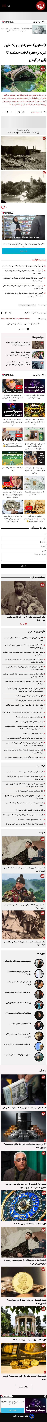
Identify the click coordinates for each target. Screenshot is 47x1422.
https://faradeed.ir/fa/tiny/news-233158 (15, 318)
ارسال (23, 566)
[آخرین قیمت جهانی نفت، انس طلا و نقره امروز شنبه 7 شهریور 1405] (23, 1126)
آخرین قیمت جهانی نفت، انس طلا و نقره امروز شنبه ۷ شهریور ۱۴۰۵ (25, 778)
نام (45, 534)
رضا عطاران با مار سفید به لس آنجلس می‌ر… (16, 1044)
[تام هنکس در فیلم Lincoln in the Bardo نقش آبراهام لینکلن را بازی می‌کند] (39, 973)
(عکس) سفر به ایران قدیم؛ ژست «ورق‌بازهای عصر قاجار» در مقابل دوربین (23, 287)
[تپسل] (3, 213)
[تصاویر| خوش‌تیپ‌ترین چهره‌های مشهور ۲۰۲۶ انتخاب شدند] (39, 994)
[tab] (26, 624)
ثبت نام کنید (12, 1410)
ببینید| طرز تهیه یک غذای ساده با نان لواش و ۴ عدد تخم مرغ (22, 712)
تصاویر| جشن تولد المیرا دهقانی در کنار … (17, 1054)
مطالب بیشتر (23, 1387)
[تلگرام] (10, 313)
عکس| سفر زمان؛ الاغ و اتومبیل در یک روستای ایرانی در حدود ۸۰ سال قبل (24, 668)
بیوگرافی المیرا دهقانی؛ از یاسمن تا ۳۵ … (18, 1013)
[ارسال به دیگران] (23, 112)
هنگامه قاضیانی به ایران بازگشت (20, 1023)
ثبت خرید (23, 251)
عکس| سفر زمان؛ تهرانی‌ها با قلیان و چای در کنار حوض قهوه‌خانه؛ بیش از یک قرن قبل (24, 744)
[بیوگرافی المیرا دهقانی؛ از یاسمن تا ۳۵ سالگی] (39, 1015)
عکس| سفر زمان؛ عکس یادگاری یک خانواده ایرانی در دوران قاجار (18, 343)
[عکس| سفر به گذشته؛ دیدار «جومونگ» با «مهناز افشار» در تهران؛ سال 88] (23, 888)
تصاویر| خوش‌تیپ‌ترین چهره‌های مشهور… (17, 992)
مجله (42, 832)
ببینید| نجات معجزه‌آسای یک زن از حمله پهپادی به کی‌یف (24, 757)
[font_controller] (11, 112)
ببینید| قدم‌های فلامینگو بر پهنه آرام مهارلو (29, 721)
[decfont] (3, 112)
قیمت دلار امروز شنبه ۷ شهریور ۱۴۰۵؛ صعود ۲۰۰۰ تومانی (25, 772)
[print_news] (19, 112)
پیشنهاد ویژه (38, 577)
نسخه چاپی (21, 329)
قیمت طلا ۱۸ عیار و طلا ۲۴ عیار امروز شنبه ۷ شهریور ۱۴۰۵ (24, 824)
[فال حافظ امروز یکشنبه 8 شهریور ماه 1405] (23, 1321)
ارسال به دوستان (13, 324)
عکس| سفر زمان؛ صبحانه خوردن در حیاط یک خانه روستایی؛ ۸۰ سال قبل (23, 653)
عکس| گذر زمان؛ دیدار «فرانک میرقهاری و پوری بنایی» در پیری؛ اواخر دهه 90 (17, 355)
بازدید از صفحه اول (30, 324)
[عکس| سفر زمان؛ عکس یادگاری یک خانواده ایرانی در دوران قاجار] (38, 345)
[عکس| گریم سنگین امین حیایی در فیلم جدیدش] (39, 1036)
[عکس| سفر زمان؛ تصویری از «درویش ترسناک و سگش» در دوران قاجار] (23, 924)
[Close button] (45, 1396)
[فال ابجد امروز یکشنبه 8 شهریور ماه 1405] (23, 1205)
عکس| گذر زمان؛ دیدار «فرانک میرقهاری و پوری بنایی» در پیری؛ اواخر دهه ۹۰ (24, 646)
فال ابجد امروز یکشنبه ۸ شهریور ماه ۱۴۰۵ (29, 696)
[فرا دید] (40, 5)
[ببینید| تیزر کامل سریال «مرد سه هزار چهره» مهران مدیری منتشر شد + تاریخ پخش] (23, 1166)
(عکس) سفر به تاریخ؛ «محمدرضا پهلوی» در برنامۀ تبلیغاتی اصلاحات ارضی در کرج (24, 294)
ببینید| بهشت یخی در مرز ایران (32, 733)
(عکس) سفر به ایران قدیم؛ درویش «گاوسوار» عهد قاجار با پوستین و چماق (24, 272)
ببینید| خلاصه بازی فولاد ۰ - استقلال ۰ (30, 819)
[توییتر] (6, 313)
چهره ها (41, 954)
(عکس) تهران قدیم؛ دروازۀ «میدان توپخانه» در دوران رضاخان (22, 266)
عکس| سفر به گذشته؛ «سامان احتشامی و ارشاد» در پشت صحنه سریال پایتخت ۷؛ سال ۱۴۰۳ (24, 727)
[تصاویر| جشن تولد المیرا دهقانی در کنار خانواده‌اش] (39, 1057)
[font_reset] (7, 112)
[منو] (4, 6)
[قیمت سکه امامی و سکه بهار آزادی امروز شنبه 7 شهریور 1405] (23, 1358)
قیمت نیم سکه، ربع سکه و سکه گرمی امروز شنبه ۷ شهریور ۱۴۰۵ (24, 804)
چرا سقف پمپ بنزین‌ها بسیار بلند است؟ (29, 717)
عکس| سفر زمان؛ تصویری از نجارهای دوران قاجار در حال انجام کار (24, 682)
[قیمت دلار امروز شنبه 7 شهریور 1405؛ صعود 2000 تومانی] (23, 1089)
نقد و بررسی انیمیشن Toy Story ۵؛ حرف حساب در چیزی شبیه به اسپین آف (23, 751)
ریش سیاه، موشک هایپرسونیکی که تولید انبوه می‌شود (25, 738)
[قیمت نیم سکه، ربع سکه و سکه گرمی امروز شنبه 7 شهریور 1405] (23, 1282)
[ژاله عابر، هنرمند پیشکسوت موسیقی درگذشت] (39, 984)
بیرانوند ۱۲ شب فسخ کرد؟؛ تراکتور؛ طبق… (17, 1002)
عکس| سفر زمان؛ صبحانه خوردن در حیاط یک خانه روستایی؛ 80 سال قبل (18, 363)
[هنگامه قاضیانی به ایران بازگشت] (39, 1025)
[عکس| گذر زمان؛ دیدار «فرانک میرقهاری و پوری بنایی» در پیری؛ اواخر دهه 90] (38, 355)
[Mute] (7, 238)
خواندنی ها (38, 337)
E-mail (43, 542)
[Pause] (4, 238)
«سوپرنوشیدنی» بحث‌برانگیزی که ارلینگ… (17, 961)
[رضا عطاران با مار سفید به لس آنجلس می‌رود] (39, 1046)
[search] (9, 6)
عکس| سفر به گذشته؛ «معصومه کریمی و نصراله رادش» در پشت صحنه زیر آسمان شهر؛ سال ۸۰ (24, 690)
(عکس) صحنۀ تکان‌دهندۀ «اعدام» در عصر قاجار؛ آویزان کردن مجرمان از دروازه (23, 279)
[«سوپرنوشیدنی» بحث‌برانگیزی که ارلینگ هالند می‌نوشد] (39, 963)
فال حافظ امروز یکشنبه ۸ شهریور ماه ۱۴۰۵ (29, 700)
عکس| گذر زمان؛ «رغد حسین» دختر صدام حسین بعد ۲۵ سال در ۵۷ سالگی (24, 661)
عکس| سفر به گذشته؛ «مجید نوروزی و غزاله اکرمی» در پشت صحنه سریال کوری (23, 675)
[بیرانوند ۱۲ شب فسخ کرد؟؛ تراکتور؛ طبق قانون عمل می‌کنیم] (39, 1005)
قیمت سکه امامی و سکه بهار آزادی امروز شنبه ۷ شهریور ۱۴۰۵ (23, 815)
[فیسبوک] (1, 313)
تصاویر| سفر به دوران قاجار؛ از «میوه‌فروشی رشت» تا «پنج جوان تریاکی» (24, 797)
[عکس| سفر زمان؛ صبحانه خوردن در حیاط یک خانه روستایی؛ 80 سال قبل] (38, 365)
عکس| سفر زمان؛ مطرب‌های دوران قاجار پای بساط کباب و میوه (23, 706)
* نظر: (44, 550)
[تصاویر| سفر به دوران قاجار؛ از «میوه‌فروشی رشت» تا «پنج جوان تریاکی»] (23, 850)
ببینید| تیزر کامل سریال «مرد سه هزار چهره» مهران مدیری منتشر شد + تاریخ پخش (24, 785)
